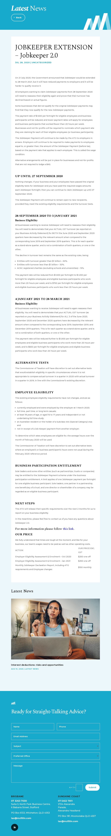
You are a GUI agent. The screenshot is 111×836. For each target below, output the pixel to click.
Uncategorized (42, 62)
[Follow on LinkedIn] (14, 827)
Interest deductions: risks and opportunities (37, 665)
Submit (92, 787)
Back (19, 17)
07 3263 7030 (19, 801)
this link (68, 529)
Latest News (32, 669)
